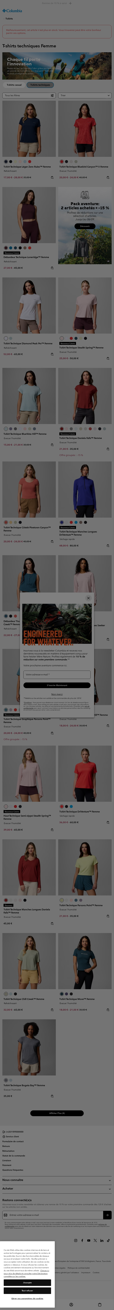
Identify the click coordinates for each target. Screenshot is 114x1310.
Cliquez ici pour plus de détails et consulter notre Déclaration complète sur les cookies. (26, 1273)
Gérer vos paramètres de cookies (27, 1298)
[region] (27, 1274)
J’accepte (27, 1282)
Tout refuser (27, 1290)
